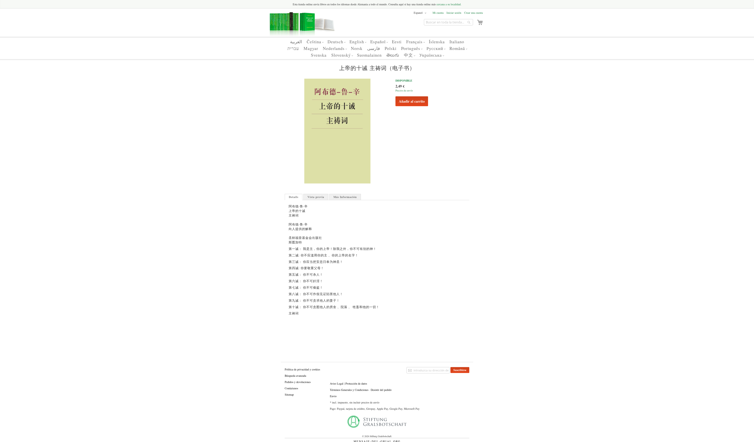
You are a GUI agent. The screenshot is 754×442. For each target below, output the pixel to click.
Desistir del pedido (381, 390)
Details (293, 197)
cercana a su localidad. (448, 4)
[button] (421, 13)
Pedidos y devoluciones (298, 382)
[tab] (293, 197)
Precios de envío (404, 90)
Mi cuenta (438, 13)
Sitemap (289, 394)
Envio (333, 396)
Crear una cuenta (473, 13)
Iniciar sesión (454, 13)
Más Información (345, 197)
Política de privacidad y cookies (302, 369)
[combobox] (448, 22)
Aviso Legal (336, 383)
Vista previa (315, 197)
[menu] (377, 48)
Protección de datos (356, 383)
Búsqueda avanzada (295, 376)
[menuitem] (296, 41)
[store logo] (302, 26)
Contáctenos (291, 388)
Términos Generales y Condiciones (349, 390)
